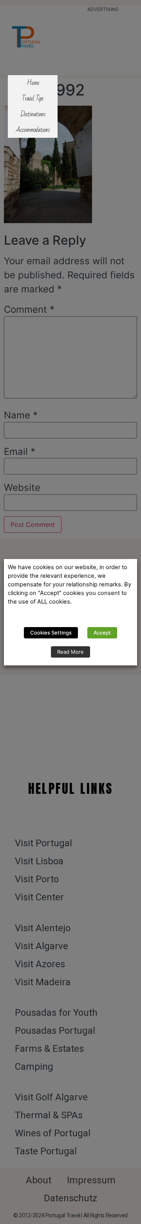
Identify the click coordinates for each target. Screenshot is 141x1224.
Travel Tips (32, 99)
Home (33, 83)
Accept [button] (102, 632)
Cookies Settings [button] (51, 632)
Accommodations (33, 130)
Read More (70, 652)
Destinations (32, 114)
